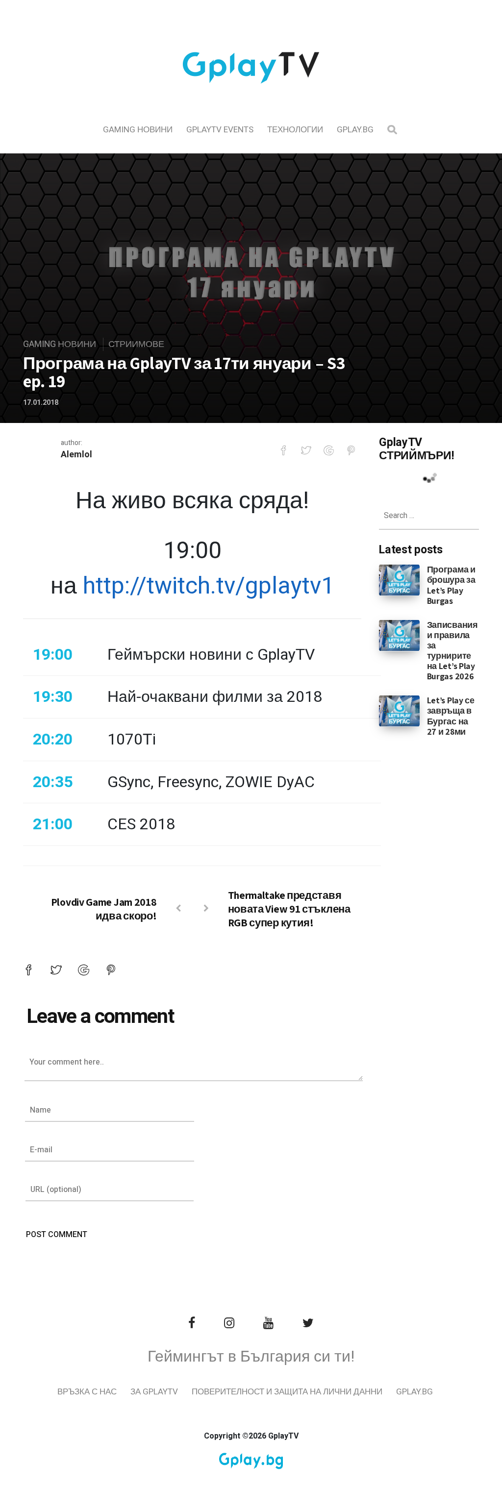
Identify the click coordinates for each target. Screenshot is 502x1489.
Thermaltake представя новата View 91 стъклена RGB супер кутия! (289, 908)
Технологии (295, 130)
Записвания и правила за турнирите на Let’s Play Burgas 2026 (452, 650)
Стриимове (136, 344)
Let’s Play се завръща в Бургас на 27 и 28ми (451, 716)
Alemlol (76, 454)
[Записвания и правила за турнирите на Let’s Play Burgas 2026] (399, 635)
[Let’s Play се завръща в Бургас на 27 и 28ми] (399, 711)
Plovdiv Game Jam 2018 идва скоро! (104, 908)
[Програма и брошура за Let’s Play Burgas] (399, 580)
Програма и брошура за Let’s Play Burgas (451, 585)
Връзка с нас (87, 1392)
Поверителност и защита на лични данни (287, 1392)
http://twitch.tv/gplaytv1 (208, 586)
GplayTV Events (219, 130)
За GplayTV (154, 1392)
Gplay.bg (355, 130)
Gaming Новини (138, 130)
